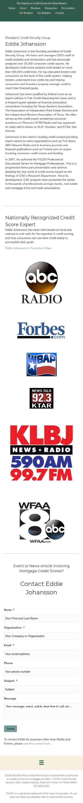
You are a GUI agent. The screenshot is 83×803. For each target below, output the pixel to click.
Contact (59, 13)
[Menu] (41, 763)
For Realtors (26, 13)
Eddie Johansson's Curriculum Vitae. (28, 248)
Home (11, 8)
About (23, 8)
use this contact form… (38, 743)
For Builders (44, 13)
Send (10, 728)
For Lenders (68, 8)
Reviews (35, 8)
